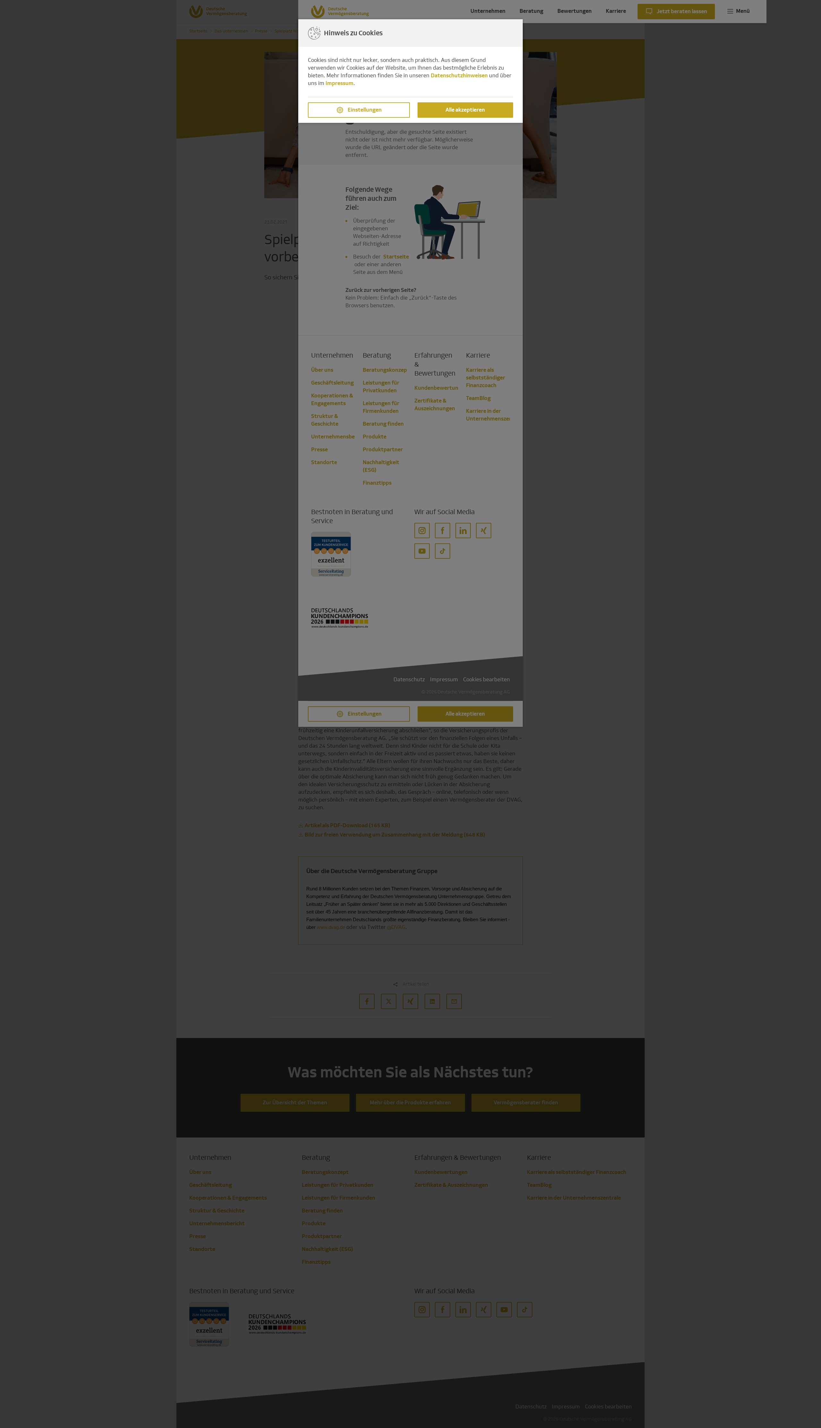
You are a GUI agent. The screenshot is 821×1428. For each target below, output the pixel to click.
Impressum (339, 83)
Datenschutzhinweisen (459, 75)
